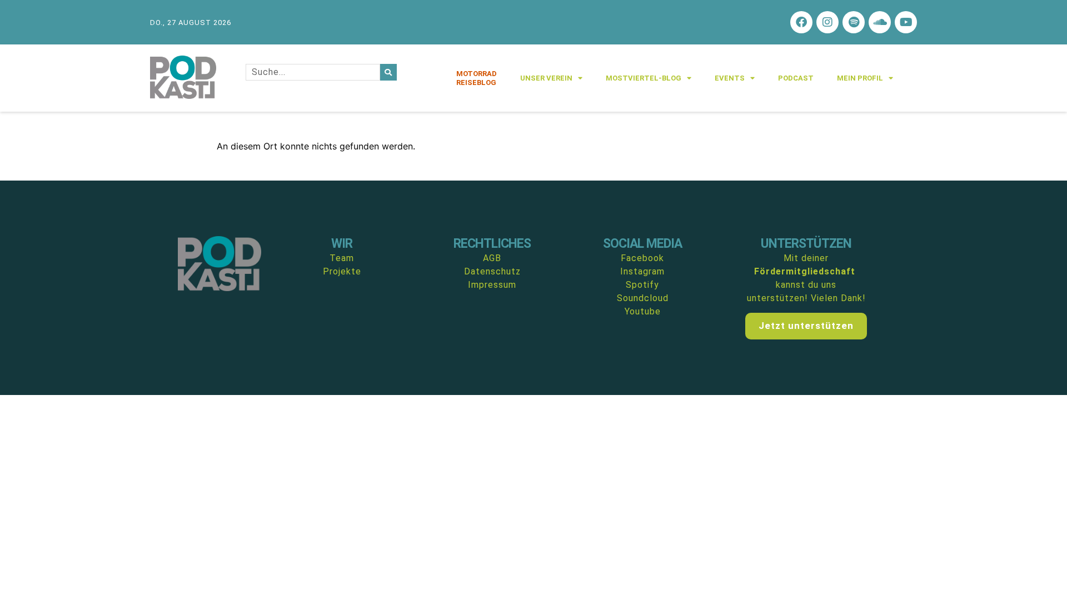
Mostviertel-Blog (643, 78)
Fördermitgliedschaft (804, 271)
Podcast (796, 78)
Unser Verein (546, 78)
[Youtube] (906, 22)
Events (730, 78)
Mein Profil (860, 78)
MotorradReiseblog (476, 78)
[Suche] (388, 72)
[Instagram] (827, 22)
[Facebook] (801, 22)
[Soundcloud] (880, 22)
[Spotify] (853, 22)
